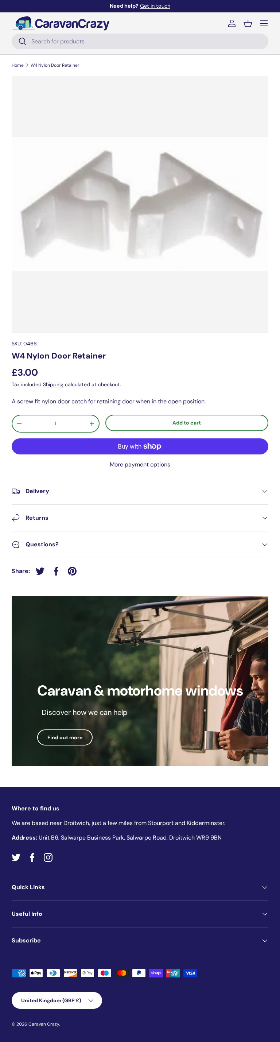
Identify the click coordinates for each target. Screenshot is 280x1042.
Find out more (64, 737)
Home (18, 65)
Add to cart (186, 422)
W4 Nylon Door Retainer (55, 65)
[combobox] (140, 41)
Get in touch (155, 6)
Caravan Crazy (43, 1024)
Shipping (53, 384)
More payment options (140, 464)
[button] (248, 23)
